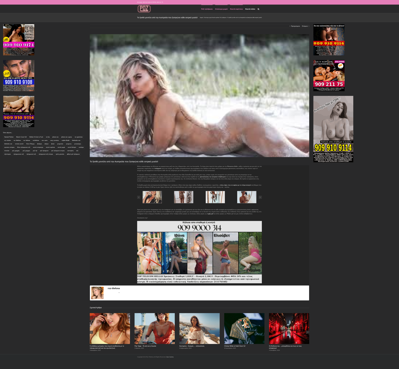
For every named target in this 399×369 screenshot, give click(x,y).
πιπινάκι (6, 150)
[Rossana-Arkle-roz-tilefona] (215, 192)
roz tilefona (26, 140)
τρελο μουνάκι (60, 154)
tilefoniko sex (8, 144)
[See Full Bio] (119, 292)
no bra (48, 137)
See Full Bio (113, 293)
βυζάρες (39, 144)
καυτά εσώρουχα (38, 147)
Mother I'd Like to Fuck (36, 137)
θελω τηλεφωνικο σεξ (23, 147)
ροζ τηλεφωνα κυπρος (58, 150)
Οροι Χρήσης (170, 357)
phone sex (55, 137)
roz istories (7, 140)
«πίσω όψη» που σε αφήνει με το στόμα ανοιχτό (235, 185)
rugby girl (210, 214)
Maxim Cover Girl (21, 137)
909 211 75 (160, 2)
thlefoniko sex (76, 140)
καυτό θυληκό (72, 147)
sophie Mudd (65, 140)
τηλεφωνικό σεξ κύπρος (46, 154)
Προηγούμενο (295, 26)
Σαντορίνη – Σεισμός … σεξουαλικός (191, 346)
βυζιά (52, 144)
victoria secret (19, 144)
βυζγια (47, 144)
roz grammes (79, 137)
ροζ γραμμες (26, 150)
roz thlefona (17, 140)
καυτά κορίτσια (50, 147)
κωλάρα (81, 147)
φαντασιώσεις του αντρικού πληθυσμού (213, 177)
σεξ (77, 150)
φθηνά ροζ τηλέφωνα (73, 154)
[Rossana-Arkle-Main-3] (152, 192)
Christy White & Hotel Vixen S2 (234, 346)
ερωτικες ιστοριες (9, 147)
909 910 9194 (147, 2)
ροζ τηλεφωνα (44, 150)
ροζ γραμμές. (16, 150)
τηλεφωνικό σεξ (31, 154)
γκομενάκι (60, 144)
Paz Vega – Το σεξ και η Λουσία (145, 346)
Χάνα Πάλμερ (30, 144)
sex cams (45, 140)
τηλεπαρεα (7, 154)
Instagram (158, 168)
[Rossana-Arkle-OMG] (183, 192)
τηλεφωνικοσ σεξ (19, 154)
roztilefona (36, 140)
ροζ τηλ (35, 150)
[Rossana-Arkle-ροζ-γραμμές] (246, 192)
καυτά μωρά (61, 147)
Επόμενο (305, 26)
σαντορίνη (70, 150)
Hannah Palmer (9, 137)
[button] (258, 9)
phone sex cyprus (66, 137)
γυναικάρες (77, 144)
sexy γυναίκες (54, 140)
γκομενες (68, 144)
